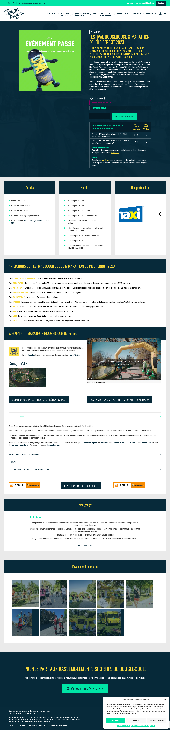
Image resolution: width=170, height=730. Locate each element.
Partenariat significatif (66, 14)
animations (146, 442)
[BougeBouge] (14, 13)
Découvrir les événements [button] (86, 689)
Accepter (115, 720)
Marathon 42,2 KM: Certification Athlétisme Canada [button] (39, 399)
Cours (95, 13)
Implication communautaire (106, 14)
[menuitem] (130, 3)
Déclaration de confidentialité (140, 726)
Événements (51, 13)
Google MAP (18, 363)
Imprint (152, 726)
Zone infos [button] (137, 13)
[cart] (164, 14)
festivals (105, 442)
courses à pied (90, 442)
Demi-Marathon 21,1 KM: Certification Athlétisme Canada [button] (120, 399)
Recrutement (123, 13)
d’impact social (53, 445)
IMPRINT (65, 726)
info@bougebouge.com (30, 711)
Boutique (150, 13)
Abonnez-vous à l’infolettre (144, 3)
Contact (130, 3)
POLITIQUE (12, 726)
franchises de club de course (125, 442)
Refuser (136, 720)
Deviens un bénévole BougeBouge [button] (81, 485)
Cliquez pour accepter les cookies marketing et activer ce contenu (124, 362)
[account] (161, 14)
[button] (165, 699)
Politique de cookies (123, 726)
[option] (126, 214)
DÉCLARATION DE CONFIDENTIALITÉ (48, 726)
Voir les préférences (156, 720)
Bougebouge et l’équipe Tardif (85, 543)
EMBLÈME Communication (26, 713)
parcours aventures (20, 445)
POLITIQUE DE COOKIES (25, 726)
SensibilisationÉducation (82, 14)
